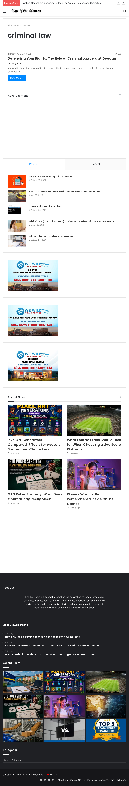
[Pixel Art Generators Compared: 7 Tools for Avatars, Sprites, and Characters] (35, 420)
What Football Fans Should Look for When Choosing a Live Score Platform (94, 445)
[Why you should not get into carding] (17, 181)
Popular (33, 164)
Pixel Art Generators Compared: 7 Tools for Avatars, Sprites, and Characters (61, 3)
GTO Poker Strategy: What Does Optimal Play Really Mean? (35, 496)
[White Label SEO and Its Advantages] (17, 241)
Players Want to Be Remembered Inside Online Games (90, 499)
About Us (63, 780)
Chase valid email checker (45, 206)
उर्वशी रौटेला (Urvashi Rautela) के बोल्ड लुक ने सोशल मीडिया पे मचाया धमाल (71, 221)
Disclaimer (104, 780)
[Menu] (4, 12)
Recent (96, 164)
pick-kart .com (118, 780)
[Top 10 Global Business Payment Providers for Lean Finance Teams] (106, 706)
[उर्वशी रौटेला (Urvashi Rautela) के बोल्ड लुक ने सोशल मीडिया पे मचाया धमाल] (17, 226)
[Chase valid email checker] (17, 211)
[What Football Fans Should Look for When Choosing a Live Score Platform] (94, 420)
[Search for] (124, 12)
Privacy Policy (90, 780)
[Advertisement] (64, 127)
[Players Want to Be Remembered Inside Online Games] (94, 474)
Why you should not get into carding (51, 176)
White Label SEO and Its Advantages (51, 236)
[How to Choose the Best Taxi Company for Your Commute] (17, 196)
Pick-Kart (54, 774)
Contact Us (75, 780)
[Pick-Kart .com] (26, 11)
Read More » (17, 78)
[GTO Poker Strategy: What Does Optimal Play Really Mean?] (35, 474)
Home (13, 25)
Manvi (13, 54)
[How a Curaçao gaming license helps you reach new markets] (23, 682)
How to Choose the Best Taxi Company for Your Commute (64, 191)
